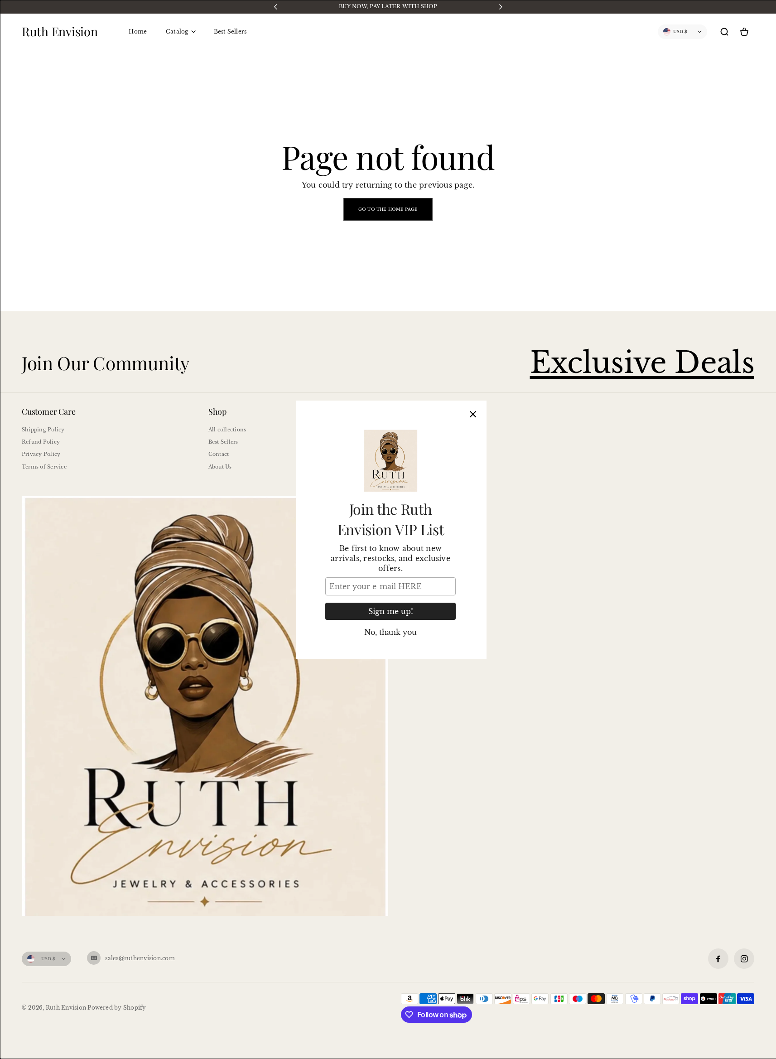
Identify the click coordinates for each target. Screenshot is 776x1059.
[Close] (473, 414)
